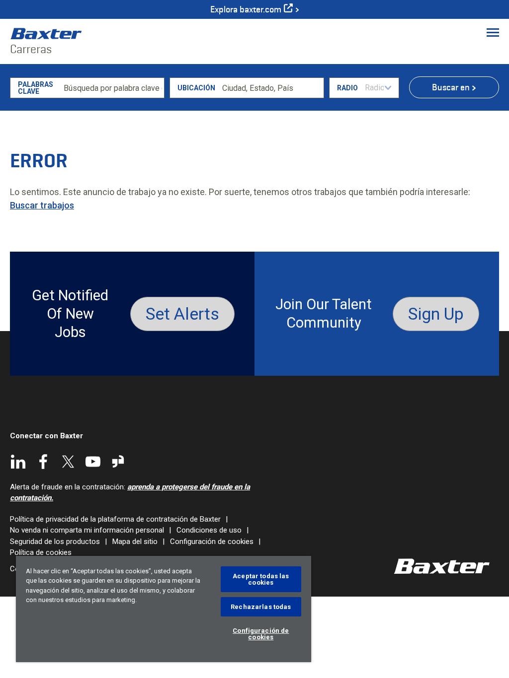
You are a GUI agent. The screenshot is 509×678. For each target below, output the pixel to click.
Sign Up (436, 314)
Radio (347, 87)
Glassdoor (117, 461)
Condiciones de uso (209, 530)
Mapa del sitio (135, 541)
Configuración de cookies (212, 541)
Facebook (43, 461)
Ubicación (196, 87)
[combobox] (271, 88)
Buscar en (451, 87)
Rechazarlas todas (261, 606)
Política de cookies (41, 552)
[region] (163, 609)
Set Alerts (182, 314)
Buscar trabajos (42, 205)
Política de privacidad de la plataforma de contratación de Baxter (115, 519)
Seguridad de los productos (55, 541)
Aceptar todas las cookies (261, 579)
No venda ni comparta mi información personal (87, 530)
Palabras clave (35, 88)
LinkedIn (18, 461)
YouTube (93, 461)
